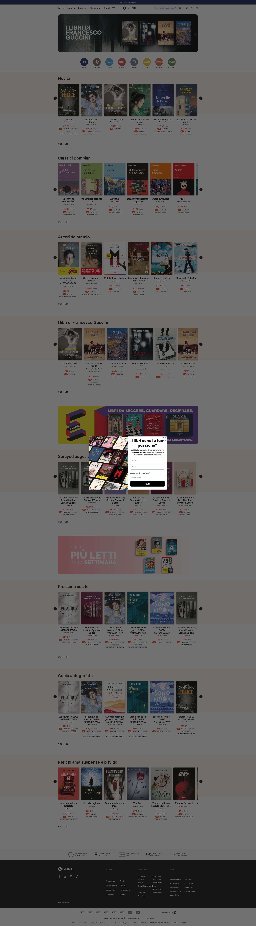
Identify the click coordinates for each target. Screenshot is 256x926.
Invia (147, 483)
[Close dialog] (164, 439)
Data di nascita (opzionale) (140, 473)
